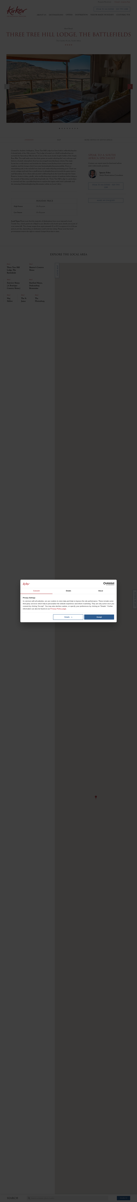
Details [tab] (68, 591)
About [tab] (100, 591)
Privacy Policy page (58, 609)
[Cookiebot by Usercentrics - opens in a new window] (105, 583)
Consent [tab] (36, 591)
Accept (99, 617)
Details (67, 617)
